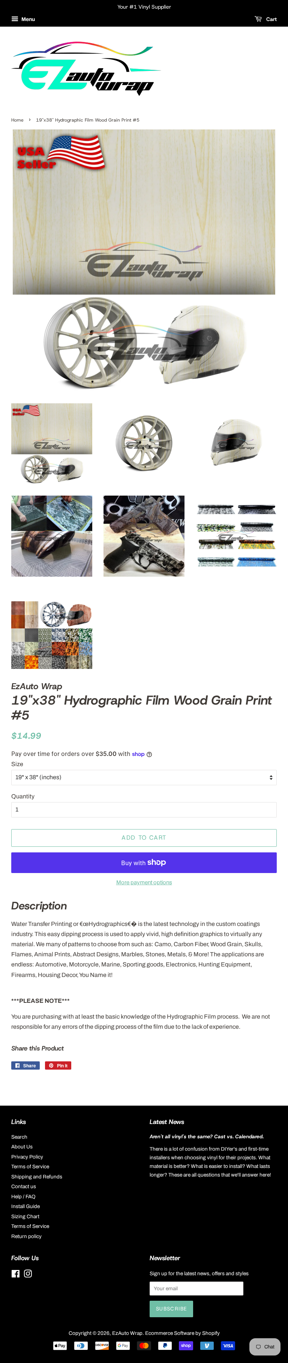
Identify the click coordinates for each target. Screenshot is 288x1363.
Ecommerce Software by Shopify (182, 1333)
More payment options (144, 882)
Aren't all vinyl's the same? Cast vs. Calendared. (207, 1136)
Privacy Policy (27, 1157)
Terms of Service (30, 1166)
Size (17, 764)
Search (19, 1137)
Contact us (23, 1186)
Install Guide (25, 1206)
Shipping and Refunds (36, 1177)
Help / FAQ (23, 1196)
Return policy (26, 1236)
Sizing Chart (25, 1216)
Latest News (167, 1122)
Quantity (22, 796)
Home (17, 120)
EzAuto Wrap (127, 1333)
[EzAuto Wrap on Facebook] (15, 1275)
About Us (22, 1147)
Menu (27, 19)
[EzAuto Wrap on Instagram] (28, 1275)
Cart (271, 19)
